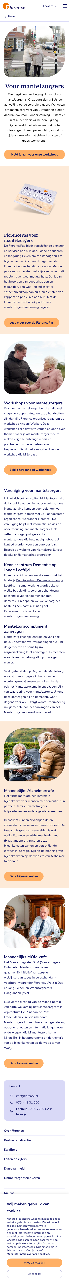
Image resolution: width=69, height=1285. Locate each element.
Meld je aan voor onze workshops (34, 154)
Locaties (48, 6)
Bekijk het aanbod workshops (30, 470)
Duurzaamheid (14, 1169)
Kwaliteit (10, 1150)
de (17, 550)
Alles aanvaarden (34, 1262)
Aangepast (34, 1273)
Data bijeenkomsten (24, 876)
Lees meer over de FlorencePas (32, 323)
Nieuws (9, 1193)
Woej (7, 1048)
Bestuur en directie (17, 1140)
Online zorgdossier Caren (22, 1178)
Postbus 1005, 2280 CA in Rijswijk (34, 1111)
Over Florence (14, 1131)
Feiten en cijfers (15, 1159)
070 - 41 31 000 (27, 1102)
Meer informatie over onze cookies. (28, 1254)
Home (11, 16)
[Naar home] (12, 6)
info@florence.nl (27, 1096)
